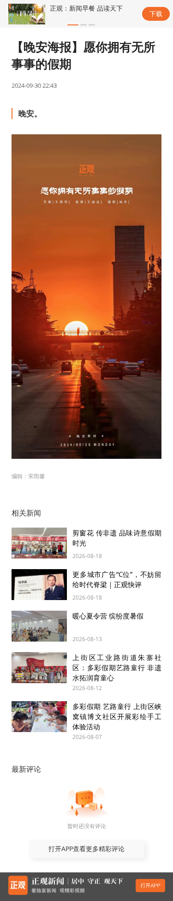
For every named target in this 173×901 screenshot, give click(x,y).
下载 (155, 13)
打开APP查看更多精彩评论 (86, 848)
